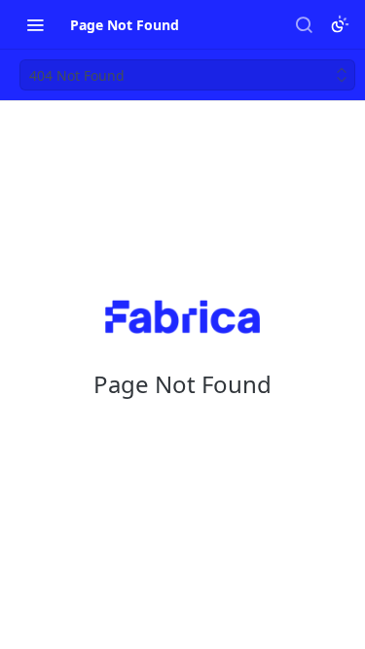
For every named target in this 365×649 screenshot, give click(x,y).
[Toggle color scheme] (339, 24)
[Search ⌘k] (303, 24)
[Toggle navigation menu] (35, 24)
